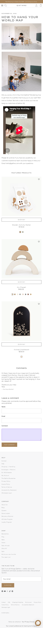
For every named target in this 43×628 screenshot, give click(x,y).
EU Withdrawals (7, 472)
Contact (4, 461)
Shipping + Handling (8, 466)
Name (3, 407)
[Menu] (2, 5)
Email (3, 416)
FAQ (3, 463)
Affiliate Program (7, 519)
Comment (5, 426)
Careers (4, 510)
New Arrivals (6, 545)
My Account (5, 475)
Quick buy (21, 219)
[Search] (6, 5)
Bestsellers (5, 534)
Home (3, 542)
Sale (3, 551)
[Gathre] (21, 5)
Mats (3, 539)
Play (3, 537)
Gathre (7, 613)
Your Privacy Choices (28, 622)
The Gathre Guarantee (8, 478)
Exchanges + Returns (8, 469)
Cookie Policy (6, 484)
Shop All (4, 548)
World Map (16, 95)
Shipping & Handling (17, 602)
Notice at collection (14, 622)
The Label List (6, 557)
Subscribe (8, 585)
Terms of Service (7, 487)
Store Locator (6, 513)
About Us (5, 504)
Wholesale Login (7, 493)
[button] (39, 179)
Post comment (9, 444)
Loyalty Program (7, 522)
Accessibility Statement (9, 490)
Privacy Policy (6, 481)
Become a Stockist (7, 516)
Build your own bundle (9, 554)
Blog (3, 507)
